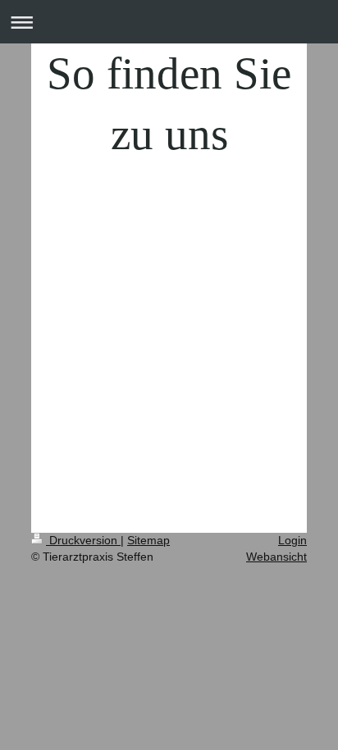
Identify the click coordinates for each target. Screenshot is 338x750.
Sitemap (148, 540)
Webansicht (276, 556)
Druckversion (83, 540)
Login (292, 540)
